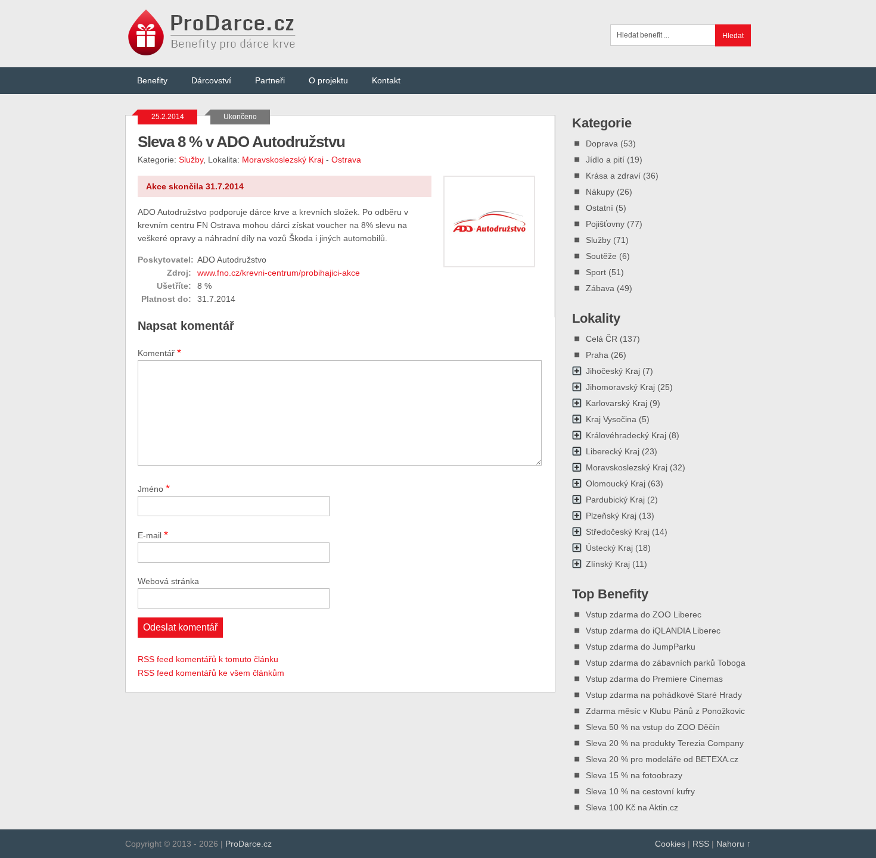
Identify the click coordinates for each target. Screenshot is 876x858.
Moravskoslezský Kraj (283, 159)
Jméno (154, 488)
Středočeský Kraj (618, 531)
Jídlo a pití (605, 159)
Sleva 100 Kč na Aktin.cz (632, 807)
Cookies (670, 843)
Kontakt (386, 80)
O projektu (328, 80)
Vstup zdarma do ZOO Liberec (643, 614)
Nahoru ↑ (733, 843)
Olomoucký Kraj (615, 483)
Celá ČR (601, 339)
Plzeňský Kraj (611, 515)
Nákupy (600, 191)
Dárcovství (211, 80)
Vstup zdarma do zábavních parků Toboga (665, 662)
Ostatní (599, 208)
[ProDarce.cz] (213, 49)
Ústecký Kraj (609, 548)
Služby (191, 159)
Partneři (270, 80)
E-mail (153, 535)
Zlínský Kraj (608, 564)
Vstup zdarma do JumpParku (640, 646)
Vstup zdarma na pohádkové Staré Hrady (664, 695)
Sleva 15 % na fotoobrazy (634, 775)
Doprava (602, 143)
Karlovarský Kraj (616, 403)
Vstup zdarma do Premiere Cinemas (654, 679)
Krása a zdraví (613, 175)
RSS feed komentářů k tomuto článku (208, 659)
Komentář (159, 352)
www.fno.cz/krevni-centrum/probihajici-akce (278, 272)
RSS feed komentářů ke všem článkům (211, 673)
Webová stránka (168, 581)
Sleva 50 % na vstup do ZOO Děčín (653, 727)
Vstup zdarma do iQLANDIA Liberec (653, 630)
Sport (596, 272)
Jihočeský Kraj (613, 371)
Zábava (600, 288)
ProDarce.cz (248, 843)
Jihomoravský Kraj (620, 387)
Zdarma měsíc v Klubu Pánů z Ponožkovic (665, 711)
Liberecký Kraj (612, 451)
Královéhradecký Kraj (626, 435)
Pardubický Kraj (615, 499)
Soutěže (601, 256)
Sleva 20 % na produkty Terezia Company (665, 743)
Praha (597, 355)
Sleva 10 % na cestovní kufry (640, 791)
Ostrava (346, 159)
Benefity (152, 80)
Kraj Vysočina (611, 419)
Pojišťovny (605, 224)
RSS (700, 843)
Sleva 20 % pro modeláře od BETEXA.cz (662, 759)
